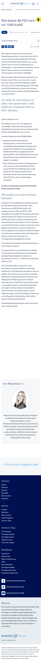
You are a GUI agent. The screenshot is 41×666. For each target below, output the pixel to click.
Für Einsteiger (6, 531)
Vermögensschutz (7, 537)
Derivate (4, 487)
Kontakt (4, 509)
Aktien (3, 485)
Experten (4, 499)
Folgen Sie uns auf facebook (15, 581)
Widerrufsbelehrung (8, 559)
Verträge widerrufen (8, 570)
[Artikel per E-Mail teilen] (9, 46)
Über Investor (6, 515)
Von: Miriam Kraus (11, 384)
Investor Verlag (6, 9)
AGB (3, 562)
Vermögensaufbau (7, 534)
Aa (34, 46)
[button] (38, 19)
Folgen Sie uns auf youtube (15, 593)
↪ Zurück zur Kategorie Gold (20, 464)
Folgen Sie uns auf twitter (15, 587)
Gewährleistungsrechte (9, 573)
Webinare (4, 512)
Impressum (5, 553)
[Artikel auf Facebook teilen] (2, 46)
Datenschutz (5, 556)
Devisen (4, 490)
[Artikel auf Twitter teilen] (6, 46)
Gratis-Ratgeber (7, 518)
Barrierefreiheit (7, 565)
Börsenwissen (6, 496)
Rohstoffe (4, 493)
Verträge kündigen (8, 567)
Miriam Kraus (35, 32)
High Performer (6, 540)
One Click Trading (7, 543)
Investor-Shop (6, 521)
